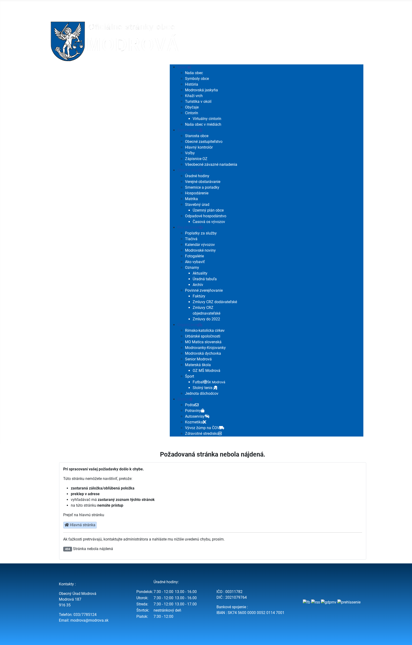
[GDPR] (328, 602)
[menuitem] (184, 67)
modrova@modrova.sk (89, 620)
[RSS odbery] (315, 602)
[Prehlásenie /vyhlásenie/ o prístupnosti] (348, 602)
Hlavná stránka (82, 525)
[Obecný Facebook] (306, 602)
